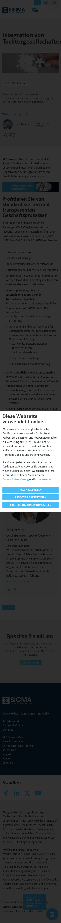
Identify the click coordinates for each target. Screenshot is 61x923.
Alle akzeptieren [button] (30, 489)
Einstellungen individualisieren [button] (30, 505)
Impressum (44, 479)
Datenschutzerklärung (15, 479)
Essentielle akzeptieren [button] (30, 497)
